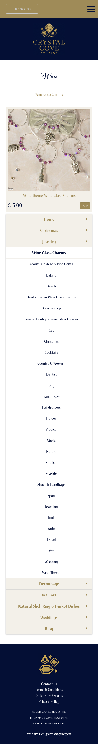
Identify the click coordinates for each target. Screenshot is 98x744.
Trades (51, 528)
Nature (51, 451)
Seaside (51, 473)
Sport (51, 495)
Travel (51, 539)
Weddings (49, 617)
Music (51, 440)
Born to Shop (51, 308)
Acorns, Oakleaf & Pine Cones (51, 264)
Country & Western (51, 363)
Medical (51, 429)
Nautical (51, 462)
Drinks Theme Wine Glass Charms (51, 297)
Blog (49, 628)
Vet (51, 550)
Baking (51, 275)
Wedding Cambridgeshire (49, 711)
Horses (51, 418)
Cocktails (51, 352)
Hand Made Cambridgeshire (49, 717)
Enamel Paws (51, 396)
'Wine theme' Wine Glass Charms (49, 195)
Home (49, 219)
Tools (51, 517)
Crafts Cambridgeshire (49, 723)
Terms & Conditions (49, 690)
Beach (51, 286)
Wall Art (49, 595)
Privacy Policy (49, 701)
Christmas (49, 230)
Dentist (51, 374)
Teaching (51, 506)
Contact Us (49, 684)
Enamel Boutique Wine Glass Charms (51, 319)
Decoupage (49, 583)
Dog (51, 385)
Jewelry (49, 241)
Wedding (51, 561)
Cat (51, 330)
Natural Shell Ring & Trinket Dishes (49, 606)
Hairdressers (51, 407)
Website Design (38, 734)
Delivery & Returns (49, 695)
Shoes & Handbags (51, 484)
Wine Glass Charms (49, 94)
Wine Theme (51, 572)
